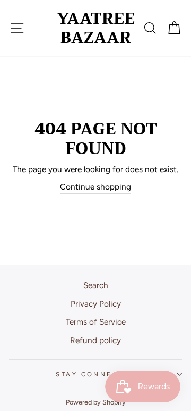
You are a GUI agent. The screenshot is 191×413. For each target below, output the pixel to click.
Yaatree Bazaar (96, 28)
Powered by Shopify (96, 402)
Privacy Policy (96, 304)
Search (95, 285)
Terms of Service (96, 322)
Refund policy (95, 340)
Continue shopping (95, 187)
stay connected (95, 374)
